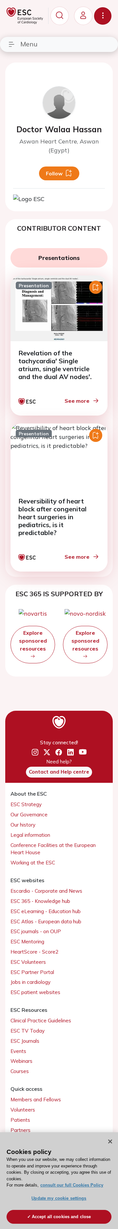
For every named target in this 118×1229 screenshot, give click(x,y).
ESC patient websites (35, 992)
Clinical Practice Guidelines (40, 1020)
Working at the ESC (32, 862)
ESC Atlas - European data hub (45, 921)
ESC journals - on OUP (35, 931)
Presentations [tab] (59, 258)
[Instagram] (35, 752)
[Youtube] (83, 752)
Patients (20, 1120)
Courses (19, 1071)
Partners (20, 1130)
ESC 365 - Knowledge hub (40, 901)
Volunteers (22, 1110)
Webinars (21, 1061)
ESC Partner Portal (32, 972)
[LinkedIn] (70, 752)
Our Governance (29, 814)
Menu (28, 44)
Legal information (30, 835)
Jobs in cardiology (30, 982)
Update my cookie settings (58, 1198)
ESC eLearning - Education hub (45, 911)
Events (18, 1051)
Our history (22, 825)
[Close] (110, 1141)
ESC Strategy (26, 804)
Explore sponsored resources (33, 640)
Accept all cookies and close (61, 1216)
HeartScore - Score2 (34, 952)
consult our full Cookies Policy (71, 1185)
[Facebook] (58, 752)
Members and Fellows (35, 1099)
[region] (59, 1180)
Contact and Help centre (59, 772)
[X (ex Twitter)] (47, 752)
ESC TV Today (27, 1031)
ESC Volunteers (28, 962)
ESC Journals (24, 1041)
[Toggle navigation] (102, 16)
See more (77, 400)
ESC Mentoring (27, 941)
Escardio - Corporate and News (46, 891)
